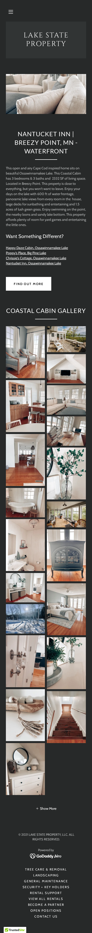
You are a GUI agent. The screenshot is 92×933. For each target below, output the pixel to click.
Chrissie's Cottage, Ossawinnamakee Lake (36, 258)
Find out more (28, 284)
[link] (46, 40)
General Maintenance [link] (46, 881)
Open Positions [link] (46, 910)
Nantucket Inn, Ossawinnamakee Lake (33, 263)
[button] (11, 12)
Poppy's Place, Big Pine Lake (26, 253)
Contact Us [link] (46, 916)
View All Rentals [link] (46, 899)
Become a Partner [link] (46, 905)
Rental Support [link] (46, 893)
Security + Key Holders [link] (46, 887)
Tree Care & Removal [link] (46, 869)
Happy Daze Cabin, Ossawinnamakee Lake (37, 248)
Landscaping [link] (46, 875)
